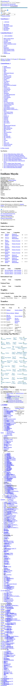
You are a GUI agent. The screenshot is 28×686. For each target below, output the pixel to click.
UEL (5, 666)
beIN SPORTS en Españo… (13, 596)
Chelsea (8, 454)
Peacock (9, 612)
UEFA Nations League (9, 50)
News (5, 661)
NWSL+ (9, 644)
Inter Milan (9, 468)
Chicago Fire (11, 489)
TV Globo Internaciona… (13, 605)
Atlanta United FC (12, 502)
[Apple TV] (15, 59)
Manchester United (11, 458)
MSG (8, 641)
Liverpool (9, 455)
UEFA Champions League (10, 43)
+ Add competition (8, 35)
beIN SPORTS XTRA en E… (14, 620)
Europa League (10, 420)
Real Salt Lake (11, 518)
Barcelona (9, 462)
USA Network (10, 600)
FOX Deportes (10, 608)
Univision (9, 609)
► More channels (5, 148)
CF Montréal (11, 504)
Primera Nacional (16, 240)
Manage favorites (6, 15)
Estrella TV (9, 626)
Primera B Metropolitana (6, 215)
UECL (5, 669)
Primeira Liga (10, 431)
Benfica (8, 472)
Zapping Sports (10, 656)
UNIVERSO (10, 606)
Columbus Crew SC (13, 506)
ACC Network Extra (11, 613)
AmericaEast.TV (11, 616)
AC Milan (9, 469)
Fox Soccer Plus (10, 586)
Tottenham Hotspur (11, 459)
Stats (2, 192)
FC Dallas (10, 514)
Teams (5, 447)
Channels (6, 532)
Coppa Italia (9, 435)
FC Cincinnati (11, 493)
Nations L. (6, 668)
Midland (7, 237)
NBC (8, 582)
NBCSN (9, 602)
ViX (8, 652)
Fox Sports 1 (10, 589)
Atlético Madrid (10, 465)
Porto (8, 473)
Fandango (9, 628)
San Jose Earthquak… (13, 512)
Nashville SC (11, 487)
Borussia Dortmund (11, 476)
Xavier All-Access (11, 655)
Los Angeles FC (11, 511)
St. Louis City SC (12, 515)
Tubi (8, 649)
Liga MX (9, 442)
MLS (5, 672)
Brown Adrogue (7, 240)
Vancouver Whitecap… (13, 508)
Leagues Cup (10, 441)
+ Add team (6, 21)
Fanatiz (8, 577)
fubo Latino (9, 632)
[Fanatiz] (3, 60)
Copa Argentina (17, 270)
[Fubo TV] (3, 59)
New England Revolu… (13, 491)
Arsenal (8, 453)
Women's (6, 662)
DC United (10, 500)
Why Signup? (23, 389)
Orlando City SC (12, 498)
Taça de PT (6, 682)
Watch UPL (9, 653)
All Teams (6, 530)
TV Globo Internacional (9, 94)
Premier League (10, 424)
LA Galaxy (10, 523)
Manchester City (10, 457)
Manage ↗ (6, 18)
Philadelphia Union (12, 503)
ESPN (8, 581)
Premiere (9, 645)
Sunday (8, 398)
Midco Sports (10, 637)
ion (7, 635)
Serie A (8, 427)
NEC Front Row (10, 643)
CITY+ (8, 625)
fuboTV (8, 597)
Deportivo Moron (7, 249)
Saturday (9, 397)
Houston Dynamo (12, 510)
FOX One (9, 630)
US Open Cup (10, 411)
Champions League (11, 419)
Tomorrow (9, 396)
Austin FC (10, 526)
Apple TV (9, 593)
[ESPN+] (8, 60)
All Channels (7, 659)
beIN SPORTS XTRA (12, 618)
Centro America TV (11, 624)
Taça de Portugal (10, 432)
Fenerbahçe (9, 478)
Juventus (9, 466)
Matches (6, 388)
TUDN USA (10, 598)
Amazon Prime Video (12, 614)
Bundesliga (9, 428)
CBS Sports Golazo (11, 622)
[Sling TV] (9, 59)
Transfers (3, 195)
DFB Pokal (9, 433)
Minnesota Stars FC (12, 520)
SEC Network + (10, 648)
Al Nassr (9, 480)
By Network (3, 211)
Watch (2, 191)
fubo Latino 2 (10, 633)
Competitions (4, 32)
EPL (5, 674)
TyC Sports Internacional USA (8, 213)
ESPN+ (8, 590)
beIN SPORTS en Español (10, 85)
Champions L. (7, 665)
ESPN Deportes (10, 588)
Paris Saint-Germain (11, 477)
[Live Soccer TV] (5, 1)
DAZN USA (10, 601)
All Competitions (8, 444)
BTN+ (8, 621)
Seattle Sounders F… (13, 524)
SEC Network (10, 647)
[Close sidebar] (1, 170)
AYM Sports (10, 617)
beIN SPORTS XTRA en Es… (11, 109)
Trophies (3, 193)
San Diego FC (11, 522)
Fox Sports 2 (10, 592)
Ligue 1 (8, 429)
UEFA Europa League (9, 49)
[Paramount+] (22, 59)
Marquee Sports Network (10, 125)
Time (9, 13)
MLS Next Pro (10, 640)
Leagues (6, 404)
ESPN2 (8, 585)
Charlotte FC (11, 492)
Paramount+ (9, 594)
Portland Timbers (12, 519)
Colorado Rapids (12, 516)
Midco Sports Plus (11, 639)
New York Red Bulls (12, 496)
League (4, 13)
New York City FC (12, 495)
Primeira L (6, 681)
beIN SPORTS (10, 578)
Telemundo (9, 604)
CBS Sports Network (12, 583)
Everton (8, 461)
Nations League (10, 421)
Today (8, 394)
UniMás (8, 610)
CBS (8, 579)
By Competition (10, 211)
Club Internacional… (12, 488)
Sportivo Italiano (12, 180)
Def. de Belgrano (7, 246)
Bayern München (11, 474)
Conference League (11, 423)
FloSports (9, 629)
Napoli (8, 470)
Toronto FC (11, 499)
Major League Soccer (12, 410)
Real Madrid (9, 463)
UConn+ (9, 651)
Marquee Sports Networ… (13, 636)
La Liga (8, 425)
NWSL (8, 413)
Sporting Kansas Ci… (13, 527)
